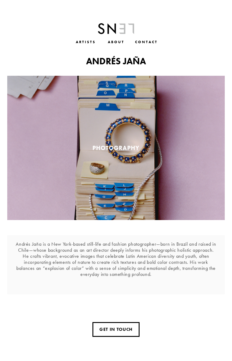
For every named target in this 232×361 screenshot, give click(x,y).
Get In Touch (116, 329)
